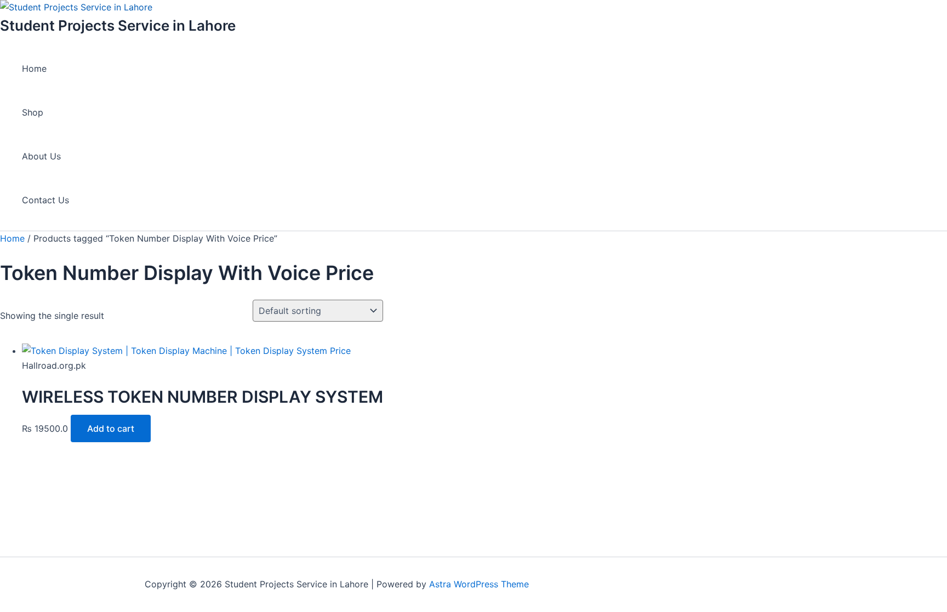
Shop (32, 112)
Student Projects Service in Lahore (118, 25)
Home (34, 68)
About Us (41, 156)
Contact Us (45, 200)
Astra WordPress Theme (479, 584)
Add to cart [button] (110, 428)
